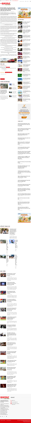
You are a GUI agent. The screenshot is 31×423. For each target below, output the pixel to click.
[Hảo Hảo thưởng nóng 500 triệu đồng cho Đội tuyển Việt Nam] (3, 353)
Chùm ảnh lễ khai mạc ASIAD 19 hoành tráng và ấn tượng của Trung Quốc (24, 208)
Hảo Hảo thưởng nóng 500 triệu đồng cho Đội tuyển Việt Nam (11, 352)
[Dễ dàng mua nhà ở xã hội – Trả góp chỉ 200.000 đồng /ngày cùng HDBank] (20, 65)
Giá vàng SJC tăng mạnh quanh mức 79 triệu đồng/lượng (24, 138)
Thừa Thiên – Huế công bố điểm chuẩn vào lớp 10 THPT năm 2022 (26, 22)
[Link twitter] (27, 1)
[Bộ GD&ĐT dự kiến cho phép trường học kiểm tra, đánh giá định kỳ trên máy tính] (3, 334)
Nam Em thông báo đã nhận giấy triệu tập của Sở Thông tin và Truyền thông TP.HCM (24, 129)
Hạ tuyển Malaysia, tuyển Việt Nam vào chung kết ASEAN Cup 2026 (11, 377)
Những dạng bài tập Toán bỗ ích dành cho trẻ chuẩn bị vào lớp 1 (26, 100)
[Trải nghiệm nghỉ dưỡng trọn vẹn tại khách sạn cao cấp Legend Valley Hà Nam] (20, 49)
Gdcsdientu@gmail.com (15, 0)
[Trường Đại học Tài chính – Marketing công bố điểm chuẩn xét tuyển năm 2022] (20, 36)
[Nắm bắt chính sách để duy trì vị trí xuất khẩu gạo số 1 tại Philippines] (20, 61)
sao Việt (16, 30)
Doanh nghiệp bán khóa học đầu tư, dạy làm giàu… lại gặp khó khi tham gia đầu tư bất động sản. (27, 44)
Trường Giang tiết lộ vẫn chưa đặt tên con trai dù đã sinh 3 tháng (24, 148)
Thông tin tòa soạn (22, 1)
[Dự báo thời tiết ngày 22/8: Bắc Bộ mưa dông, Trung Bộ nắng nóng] (4, 86)
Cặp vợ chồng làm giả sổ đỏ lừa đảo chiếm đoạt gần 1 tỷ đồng (24, 177)
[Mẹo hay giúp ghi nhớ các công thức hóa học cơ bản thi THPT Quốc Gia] (20, 75)
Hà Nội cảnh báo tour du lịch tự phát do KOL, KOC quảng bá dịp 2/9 (11, 343)
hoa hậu (14, 42)
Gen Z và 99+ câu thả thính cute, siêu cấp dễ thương (26, 78)
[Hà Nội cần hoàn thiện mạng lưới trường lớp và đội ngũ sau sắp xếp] (3, 284)
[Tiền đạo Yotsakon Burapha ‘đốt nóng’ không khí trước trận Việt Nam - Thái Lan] (10, 84)
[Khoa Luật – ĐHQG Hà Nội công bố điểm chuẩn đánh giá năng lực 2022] (20, 27)
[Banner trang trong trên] (24, 12)
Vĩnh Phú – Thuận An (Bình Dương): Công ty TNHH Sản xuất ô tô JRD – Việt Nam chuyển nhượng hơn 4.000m (27, 31)
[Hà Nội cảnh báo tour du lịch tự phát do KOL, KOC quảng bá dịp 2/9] (3, 344)
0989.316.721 (7, 0)
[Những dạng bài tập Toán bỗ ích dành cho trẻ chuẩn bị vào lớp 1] (20, 100)
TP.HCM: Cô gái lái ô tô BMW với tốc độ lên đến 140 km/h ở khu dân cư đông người (24, 157)
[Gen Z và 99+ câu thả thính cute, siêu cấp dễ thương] (20, 79)
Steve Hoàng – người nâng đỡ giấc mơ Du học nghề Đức (26, 40)
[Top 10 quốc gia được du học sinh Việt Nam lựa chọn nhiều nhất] (20, 92)
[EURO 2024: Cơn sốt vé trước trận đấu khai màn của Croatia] (20, 57)
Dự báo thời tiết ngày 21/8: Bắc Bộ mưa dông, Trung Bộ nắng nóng (11, 309)
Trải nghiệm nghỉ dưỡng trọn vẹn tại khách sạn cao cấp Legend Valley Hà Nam (26, 49)
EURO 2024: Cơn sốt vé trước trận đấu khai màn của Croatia (26, 57)
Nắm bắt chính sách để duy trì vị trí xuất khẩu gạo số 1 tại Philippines (26, 61)
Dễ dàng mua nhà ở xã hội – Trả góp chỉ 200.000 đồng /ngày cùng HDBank (27, 65)
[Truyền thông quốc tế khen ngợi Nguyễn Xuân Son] (3, 362)
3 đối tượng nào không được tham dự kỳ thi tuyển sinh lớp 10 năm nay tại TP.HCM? (24, 124)
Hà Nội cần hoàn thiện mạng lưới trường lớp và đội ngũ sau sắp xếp (11, 283)
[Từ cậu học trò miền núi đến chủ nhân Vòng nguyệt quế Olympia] (3, 301)
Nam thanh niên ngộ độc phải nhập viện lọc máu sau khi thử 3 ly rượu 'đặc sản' (24, 203)
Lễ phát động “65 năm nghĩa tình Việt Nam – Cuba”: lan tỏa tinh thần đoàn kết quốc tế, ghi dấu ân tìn (26, 70)
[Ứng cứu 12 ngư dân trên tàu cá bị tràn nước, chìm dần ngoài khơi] (10, 96)
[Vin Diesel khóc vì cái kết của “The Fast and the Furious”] (3, 275)
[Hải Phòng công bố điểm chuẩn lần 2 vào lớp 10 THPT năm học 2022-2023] (20, 96)
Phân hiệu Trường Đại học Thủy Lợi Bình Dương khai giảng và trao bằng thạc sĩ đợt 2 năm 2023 (24, 189)
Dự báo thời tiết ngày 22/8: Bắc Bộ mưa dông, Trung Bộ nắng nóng (7, 245)
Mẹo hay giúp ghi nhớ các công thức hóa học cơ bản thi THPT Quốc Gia (26, 75)
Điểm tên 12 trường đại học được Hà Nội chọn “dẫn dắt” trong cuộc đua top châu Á (16, 260)
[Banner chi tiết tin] (8, 60)
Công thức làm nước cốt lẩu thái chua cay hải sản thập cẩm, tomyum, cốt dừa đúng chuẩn (26, 87)
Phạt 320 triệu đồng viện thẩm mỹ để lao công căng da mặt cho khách (24, 185)
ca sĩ (2, 18)
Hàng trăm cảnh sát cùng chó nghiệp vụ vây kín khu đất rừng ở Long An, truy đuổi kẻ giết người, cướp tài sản (24, 152)
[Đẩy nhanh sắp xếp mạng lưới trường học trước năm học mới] (3, 369)
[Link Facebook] (25, 1)
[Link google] (28, 1)
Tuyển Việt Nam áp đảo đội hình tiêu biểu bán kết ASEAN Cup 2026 (11, 318)
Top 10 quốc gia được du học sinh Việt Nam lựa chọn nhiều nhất (27, 92)
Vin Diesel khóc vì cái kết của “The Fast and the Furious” (11, 274)
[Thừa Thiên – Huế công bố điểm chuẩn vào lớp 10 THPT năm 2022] (20, 22)
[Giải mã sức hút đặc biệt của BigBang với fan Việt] (3, 326)
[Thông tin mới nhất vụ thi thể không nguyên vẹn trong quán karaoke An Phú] (20, 83)
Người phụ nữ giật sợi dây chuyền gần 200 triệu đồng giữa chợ (24, 134)
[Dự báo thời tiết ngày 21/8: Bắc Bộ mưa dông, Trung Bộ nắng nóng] (3, 309)
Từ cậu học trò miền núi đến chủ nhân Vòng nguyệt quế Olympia (11, 300)
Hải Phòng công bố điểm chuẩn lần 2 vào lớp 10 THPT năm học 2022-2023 (26, 96)
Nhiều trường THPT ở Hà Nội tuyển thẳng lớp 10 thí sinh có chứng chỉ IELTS (24, 143)
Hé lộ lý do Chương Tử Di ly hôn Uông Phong (24, 162)
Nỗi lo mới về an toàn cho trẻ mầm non (23, 198)
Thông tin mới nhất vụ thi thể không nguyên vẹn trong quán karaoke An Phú (26, 83)
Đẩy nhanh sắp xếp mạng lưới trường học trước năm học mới (11, 368)
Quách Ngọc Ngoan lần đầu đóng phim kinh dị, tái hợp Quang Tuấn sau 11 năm (11, 385)
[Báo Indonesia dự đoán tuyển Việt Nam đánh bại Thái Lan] (3, 293)
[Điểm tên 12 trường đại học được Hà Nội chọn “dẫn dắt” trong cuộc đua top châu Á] (12, 256)
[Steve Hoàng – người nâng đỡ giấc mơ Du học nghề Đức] (20, 40)
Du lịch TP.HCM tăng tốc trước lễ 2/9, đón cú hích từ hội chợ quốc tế (7, 259)
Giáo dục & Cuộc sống (23, 420)
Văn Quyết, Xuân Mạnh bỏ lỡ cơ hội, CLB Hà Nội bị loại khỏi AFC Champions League (24, 166)
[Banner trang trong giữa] (24, 112)
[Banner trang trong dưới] (24, 218)
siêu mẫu (11, 42)
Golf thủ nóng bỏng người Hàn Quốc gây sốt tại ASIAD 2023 (24, 181)
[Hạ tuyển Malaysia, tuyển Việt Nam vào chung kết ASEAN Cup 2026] (3, 378)
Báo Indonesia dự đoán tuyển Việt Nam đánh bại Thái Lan (11, 292)
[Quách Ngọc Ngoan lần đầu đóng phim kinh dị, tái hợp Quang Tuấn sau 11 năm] (3, 386)
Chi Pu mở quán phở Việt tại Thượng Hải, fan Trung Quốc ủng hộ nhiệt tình (24, 194)
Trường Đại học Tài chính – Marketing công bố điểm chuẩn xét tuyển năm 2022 (27, 36)
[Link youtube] (30, 1)
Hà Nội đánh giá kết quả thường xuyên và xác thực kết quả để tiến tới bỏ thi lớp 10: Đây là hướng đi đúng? (13, 231)
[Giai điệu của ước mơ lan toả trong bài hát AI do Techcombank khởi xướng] (20, 53)
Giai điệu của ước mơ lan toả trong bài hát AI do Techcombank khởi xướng (26, 53)
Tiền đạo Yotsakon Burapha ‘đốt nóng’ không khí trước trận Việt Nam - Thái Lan (16, 244)
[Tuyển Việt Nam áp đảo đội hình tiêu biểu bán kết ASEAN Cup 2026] (3, 318)
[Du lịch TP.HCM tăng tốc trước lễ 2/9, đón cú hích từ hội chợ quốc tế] (10, 92)
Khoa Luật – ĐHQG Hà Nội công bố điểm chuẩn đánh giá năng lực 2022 (26, 27)
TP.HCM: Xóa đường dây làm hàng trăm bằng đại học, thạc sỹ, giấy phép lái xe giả (24, 172)
